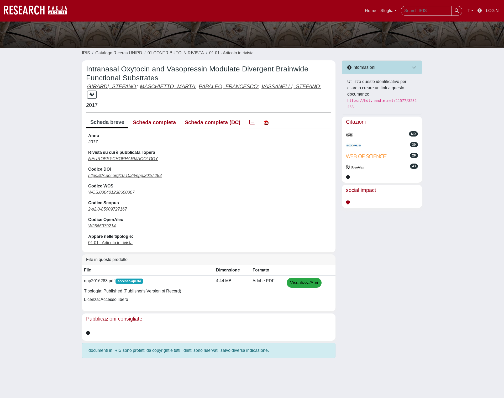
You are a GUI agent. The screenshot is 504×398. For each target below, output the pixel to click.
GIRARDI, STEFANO (111, 86)
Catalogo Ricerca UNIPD (118, 53)
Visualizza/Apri (304, 282)
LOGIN (492, 10)
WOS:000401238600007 (111, 192)
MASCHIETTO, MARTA (167, 86)
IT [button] (468, 10)
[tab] (252, 122)
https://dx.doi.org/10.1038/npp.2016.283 (125, 175)
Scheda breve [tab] (107, 122)
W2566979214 (102, 226)
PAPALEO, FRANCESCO (228, 86)
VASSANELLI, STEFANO (290, 86)
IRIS (86, 53)
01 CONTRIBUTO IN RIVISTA (176, 53)
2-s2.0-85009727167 (107, 209)
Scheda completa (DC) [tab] (212, 122)
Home (370, 10)
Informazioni (363, 67)
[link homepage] (38, 10)
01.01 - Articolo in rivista (231, 53)
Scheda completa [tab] (154, 122)
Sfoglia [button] (386, 10)
